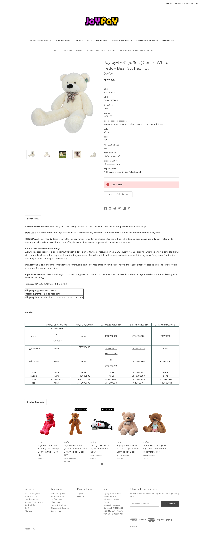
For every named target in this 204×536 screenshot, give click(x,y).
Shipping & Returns (147, 40)
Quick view (49, 421)
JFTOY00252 (56, 379)
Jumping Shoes (63, 40)
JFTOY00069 (138, 336)
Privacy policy (31, 496)
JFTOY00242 (111, 366)
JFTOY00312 (166, 382)
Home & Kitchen (121, 40)
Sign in (178, 3)
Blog (27, 508)
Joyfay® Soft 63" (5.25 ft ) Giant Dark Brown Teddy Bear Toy (154, 448)
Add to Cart (49, 426)
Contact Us (168, 40)
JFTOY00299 (138, 376)
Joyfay (80, 493)
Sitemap (28, 511)
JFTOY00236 (84, 347)
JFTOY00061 (165, 361)
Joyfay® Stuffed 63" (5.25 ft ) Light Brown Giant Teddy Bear (128, 448)
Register (188, 3)
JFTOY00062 (111, 353)
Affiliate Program (32, 493)
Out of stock (81, 410)
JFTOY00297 (138, 372)
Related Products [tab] (35, 402)
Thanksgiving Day (33, 499)
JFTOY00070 (138, 348)
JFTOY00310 (111, 382)
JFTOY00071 (111, 348)
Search (168, 3)
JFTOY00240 (138, 361)
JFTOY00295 (111, 379)
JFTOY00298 (138, 379)
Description (33, 218)
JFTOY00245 (56, 328)
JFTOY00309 (83, 382)
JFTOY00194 (166, 336)
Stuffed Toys (83, 40)
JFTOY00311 (138, 382)
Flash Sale (102, 40)
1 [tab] (102, 464)
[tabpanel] (49, 434)
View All (80, 496)
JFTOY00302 (165, 379)
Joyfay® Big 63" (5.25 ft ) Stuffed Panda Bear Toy (101, 448)
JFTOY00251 (57, 340)
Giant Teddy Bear (39, 40)
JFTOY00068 (111, 336)
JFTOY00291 (84, 379)
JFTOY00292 (84, 376)
